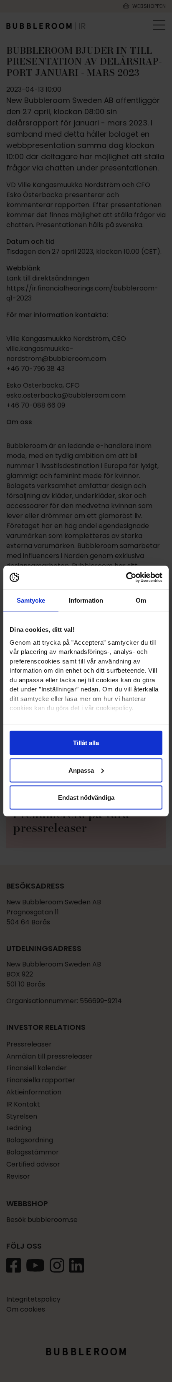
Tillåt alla (86, 742)
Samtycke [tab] (31, 599)
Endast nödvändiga (86, 797)
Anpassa (81, 770)
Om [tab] (141, 599)
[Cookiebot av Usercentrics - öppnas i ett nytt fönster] (125, 577)
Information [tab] (86, 599)
